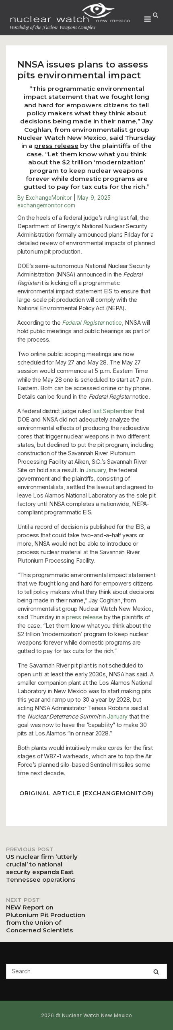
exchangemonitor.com (46, 205)
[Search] (156, 971)
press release (56, 145)
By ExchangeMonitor (44, 198)
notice (92, 322)
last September (113, 410)
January (95, 470)
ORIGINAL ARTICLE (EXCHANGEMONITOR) (86, 793)
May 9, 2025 (94, 198)
